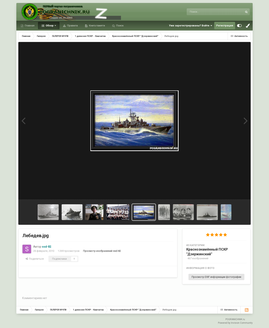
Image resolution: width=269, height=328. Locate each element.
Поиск (120, 25)
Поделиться (36, 258)
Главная (29, 25)
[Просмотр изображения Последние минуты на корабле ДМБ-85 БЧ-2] (164, 212)
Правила (72, 25)
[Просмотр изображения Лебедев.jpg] (143, 212)
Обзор (49, 25)
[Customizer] (239, 25)
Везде (234, 11)
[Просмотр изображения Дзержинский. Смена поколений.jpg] (226, 212)
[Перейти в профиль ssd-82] (26, 249)
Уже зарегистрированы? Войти (190, 25)
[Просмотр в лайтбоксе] (134, 120)
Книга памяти (96, 25)
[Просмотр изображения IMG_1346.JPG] (48, 212)
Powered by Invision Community (235, 322)
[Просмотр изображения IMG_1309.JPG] (72, 212)
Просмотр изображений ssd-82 (102, 250)
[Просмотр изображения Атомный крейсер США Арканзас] (207, 212)
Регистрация (224, 25)
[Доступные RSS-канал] (246, 310)
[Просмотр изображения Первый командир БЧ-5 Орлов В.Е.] (94, 212)
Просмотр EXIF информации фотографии (216, 276)
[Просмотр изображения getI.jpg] (117, 212)
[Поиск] (246, 11)
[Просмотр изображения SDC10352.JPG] (183, 212)
